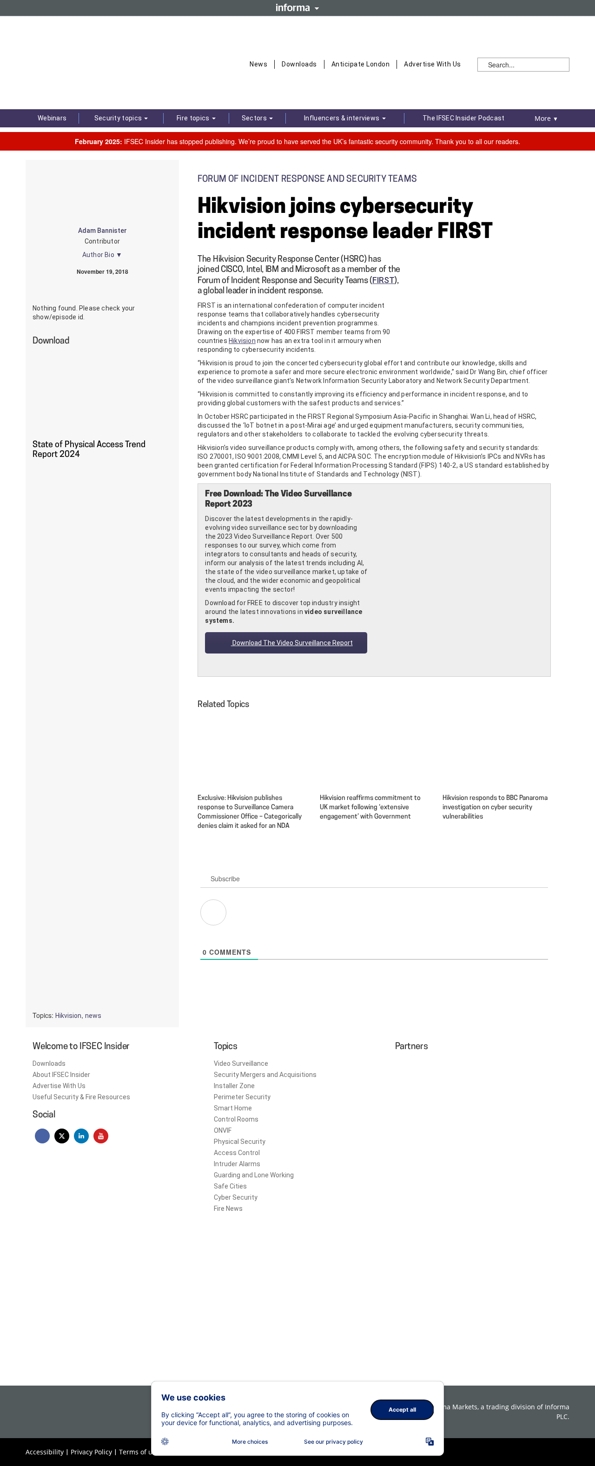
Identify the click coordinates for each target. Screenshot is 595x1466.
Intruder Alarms (237, 1164)
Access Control (237, 1152)
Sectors (255, 118)
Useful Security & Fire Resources (81, 1097)
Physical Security (239, 1141)
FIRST (383, 280)
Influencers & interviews (342, 118)
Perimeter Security (242, 1097)
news (93, 1015)
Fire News (228, 1208)
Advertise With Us (432, 64)
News (258, 64)
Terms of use (139, 1451)
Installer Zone (234, 1086)
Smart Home (233, 1108)
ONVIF (222, 1130)
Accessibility (45, 1451)
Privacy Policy (91, 1451)
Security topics (119, 118)
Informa (297, 7)
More (546, 118)
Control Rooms (236, 1119)
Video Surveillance (241, 1063)
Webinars (52, 118)
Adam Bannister (102, 230)
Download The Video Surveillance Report (292, 643)
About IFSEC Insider (61, 1074)
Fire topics (194, 118)
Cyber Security (236, 1197)
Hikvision (242, 340)
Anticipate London (360, 64)
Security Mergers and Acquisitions (265, 1074)
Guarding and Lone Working (254, 1175)
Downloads (299, 64)
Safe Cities (230, 1186)
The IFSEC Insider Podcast (464, 118)
